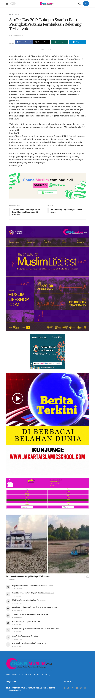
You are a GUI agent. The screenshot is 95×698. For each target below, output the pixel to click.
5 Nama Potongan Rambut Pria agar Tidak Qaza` (31, 614)
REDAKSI (52, 688)
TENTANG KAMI (19, 688)
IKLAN (8, 688)
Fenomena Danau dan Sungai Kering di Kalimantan (27, 576)
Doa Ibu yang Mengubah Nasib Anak (26, 622)
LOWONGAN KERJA (14, 690)
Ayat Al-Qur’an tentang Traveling (25, 636)
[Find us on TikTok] (81, 688)
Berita (17, 14)
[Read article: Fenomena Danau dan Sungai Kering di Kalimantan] (47, 544)
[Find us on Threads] (85, 688)
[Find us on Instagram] (72, 688)
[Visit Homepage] (47, 3)
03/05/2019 (13, 35)
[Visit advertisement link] (47, 186)
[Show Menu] (7, 3)
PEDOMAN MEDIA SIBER (37, 688)
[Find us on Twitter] (68, 688)
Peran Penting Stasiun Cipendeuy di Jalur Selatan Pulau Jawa (35, 629)
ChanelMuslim (19, 675)
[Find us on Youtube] (77, 688)
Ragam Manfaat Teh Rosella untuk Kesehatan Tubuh (32, 586)
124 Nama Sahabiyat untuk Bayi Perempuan (29, 600)
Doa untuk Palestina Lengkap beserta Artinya (29, 643)
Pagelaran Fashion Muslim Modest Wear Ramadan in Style (34, 607)
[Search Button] (79, 3)
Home (11, 14)
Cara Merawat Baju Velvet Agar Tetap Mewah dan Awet (33, 593)
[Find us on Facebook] (64, 688)
